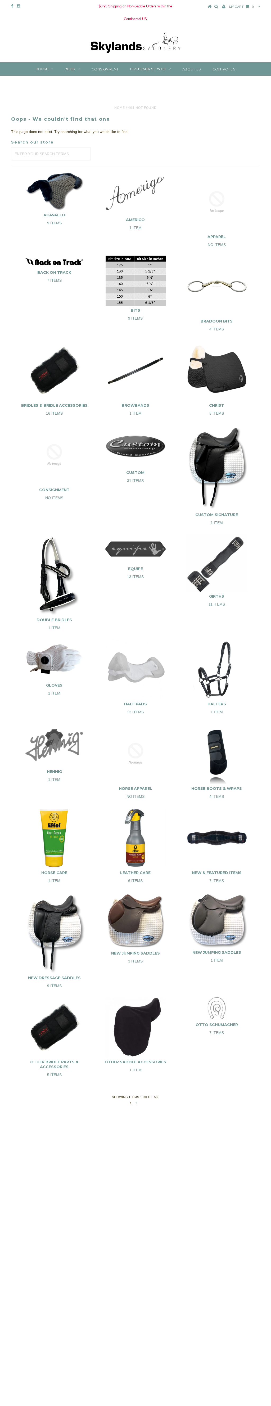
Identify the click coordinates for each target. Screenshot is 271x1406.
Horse (41, 69)
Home (119, 108)
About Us (191, 69)
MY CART (241, 7)
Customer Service (148, 69)
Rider (70, 69)
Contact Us (224, 69)
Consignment (105, 69)
